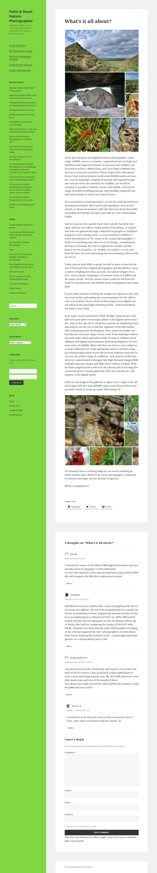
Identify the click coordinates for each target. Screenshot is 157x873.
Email (69, 802)
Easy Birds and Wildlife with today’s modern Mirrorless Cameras (21, 235)
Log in (12, 401)
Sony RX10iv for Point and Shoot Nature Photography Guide (21, 149)
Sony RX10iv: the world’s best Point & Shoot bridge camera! (22, 178)
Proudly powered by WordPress (78, 867)
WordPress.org (15, 415)
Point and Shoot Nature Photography (19, 243)
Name (68, 790)
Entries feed (14, 405)
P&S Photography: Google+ (21, 51)
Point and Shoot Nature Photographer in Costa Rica (21, 198)
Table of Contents (16, 271)
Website (69, 814)
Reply (69, 583)
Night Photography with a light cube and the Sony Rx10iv (22, 96)
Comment (71, 752)
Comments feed (15, 410)
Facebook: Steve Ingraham (20, 64)
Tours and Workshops (18, 283)
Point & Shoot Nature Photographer (21, 16)
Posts (11, 249)
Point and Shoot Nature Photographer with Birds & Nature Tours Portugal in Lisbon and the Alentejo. (21, 188)
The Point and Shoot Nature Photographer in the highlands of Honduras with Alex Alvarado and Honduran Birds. (22, 168)
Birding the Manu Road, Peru (22, 110)
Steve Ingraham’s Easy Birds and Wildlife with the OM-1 (21, 265)
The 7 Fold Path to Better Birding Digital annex (20, 277)
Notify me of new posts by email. (82, 826)
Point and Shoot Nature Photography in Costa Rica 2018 (20, 139)
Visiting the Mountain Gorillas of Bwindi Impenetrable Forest (22, 104)
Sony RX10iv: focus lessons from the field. (21, 123)
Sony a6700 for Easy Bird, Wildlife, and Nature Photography (20, 257)
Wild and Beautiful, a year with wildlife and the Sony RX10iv (23, 130)
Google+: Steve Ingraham (20, 70)
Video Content (15, 288)
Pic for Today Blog (17, 45)
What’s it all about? (17, 293)
